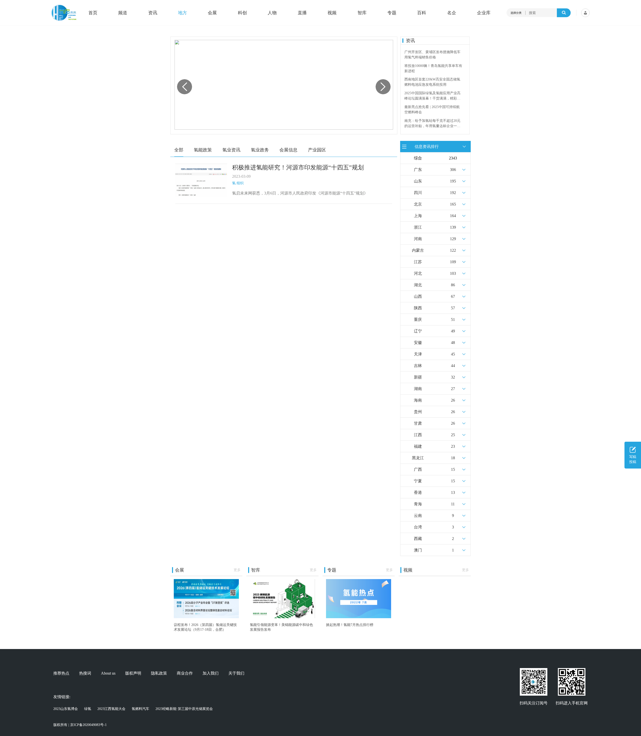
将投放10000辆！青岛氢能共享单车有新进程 (433, 54)
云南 (418, 515)
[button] (383, 86)
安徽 (418, 342)
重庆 (418, 319)
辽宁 (418, 331)
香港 (418, 492)
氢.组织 (238, 183)
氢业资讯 (231, 149)
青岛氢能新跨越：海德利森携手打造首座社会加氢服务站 (432, 123)
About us (108, 673)
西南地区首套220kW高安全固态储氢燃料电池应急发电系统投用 (432, 68)
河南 (418, 239)
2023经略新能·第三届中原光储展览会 (184, 709)
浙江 (418, 227)
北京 (418, 204)
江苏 (418, 262)
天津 (418, 354)
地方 (182, 13)
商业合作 (185, 673)
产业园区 (317, 149)
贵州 (418, 412)
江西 (418, 435)
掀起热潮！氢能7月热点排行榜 (349, 625)
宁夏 (418, 481)
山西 (418, 296)
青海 (418, 504)
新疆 (418, 377)
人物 (272, 13)
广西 (418, 469)
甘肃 (418, 423)
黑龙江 (418, 458)
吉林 (418, 365)
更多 (237, 570)
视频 (332, 13)
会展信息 (288, 149)
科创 (242, 13)
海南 (418, 400)
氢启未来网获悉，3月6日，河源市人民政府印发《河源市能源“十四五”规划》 (300, 193)
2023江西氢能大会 (111, 709)
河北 (418, 273)
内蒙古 (418, 250)
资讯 (152, 13)
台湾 (418, 527)
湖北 (418, 285)
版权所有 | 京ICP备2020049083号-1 (80, 725)
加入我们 (211, 673)
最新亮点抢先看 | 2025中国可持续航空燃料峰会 (432, 95)
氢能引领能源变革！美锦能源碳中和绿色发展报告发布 (281, 627)
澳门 (418, 550)
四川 (418, 193)
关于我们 (236, 673)
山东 (418, 181)
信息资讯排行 (427, 146)
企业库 (484, 13)
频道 (122, 13)
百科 (421, 13)
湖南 (418, 389)
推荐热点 (61, 673)
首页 (92, 13)
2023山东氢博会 (65, 709)
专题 (391, 13)
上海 (418, 216)
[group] (284, 85)
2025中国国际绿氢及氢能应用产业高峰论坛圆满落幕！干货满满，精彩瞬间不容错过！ (432, 82)
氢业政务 (260, 149)
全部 (178, 149)
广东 (418, 169)
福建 (418, 446)
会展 (212, 13)
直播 (302, 13)
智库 (362, 13)
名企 (451, 13)
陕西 (418, 308)
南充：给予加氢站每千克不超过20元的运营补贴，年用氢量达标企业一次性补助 (432, 110)
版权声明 (133, 673)
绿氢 (87, 709)
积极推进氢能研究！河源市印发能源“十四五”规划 (298, 167)
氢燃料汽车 (140, 709)
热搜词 (85, 673)
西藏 (418, 538)
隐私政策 (159, 673)
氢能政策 (203, 149)
